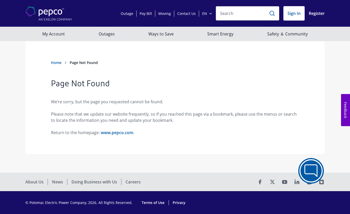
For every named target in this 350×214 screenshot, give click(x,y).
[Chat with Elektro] (311, 171)
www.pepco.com (117, 132)
